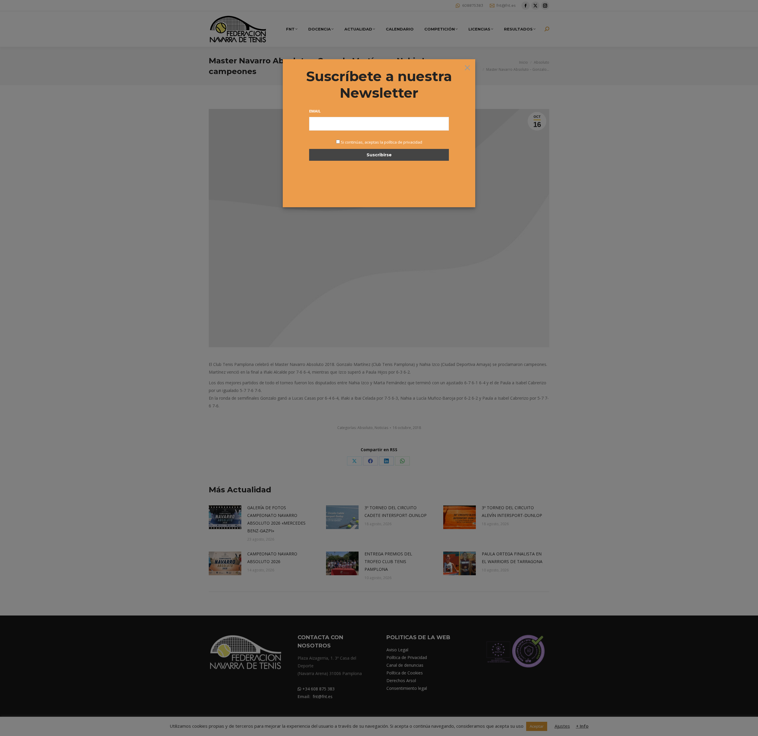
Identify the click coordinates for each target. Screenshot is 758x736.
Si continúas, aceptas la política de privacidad (381, 142)
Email (315, 111)
